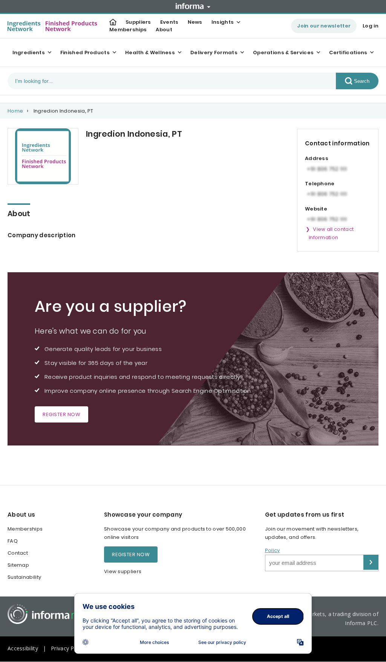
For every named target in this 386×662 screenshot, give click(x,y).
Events (169, 22)
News (195, 22)
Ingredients (28, 52)
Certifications (348, 52)
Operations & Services (283, 52)
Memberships (128, 29)
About (164, 29)
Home (15, 110)
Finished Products (85, 52)
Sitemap (18, 565)
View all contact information (331, 233)
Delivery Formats (213, 52)
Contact (18, 553)
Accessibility (23, 648)
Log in (370, 25)
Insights (222, 22)
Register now (61, 414)
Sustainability (24, 577)
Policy (272, 550)
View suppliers (122, 571)
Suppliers (138, 22)
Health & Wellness (150, 52)
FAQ (13, 541)
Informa (193, 6)
